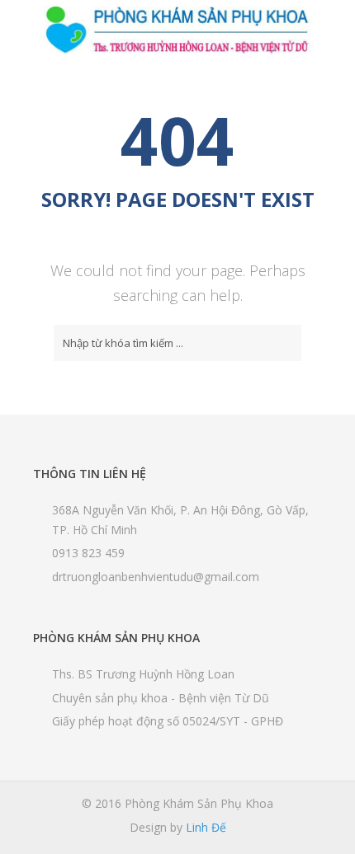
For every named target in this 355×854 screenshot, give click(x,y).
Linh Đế (206, 827)
